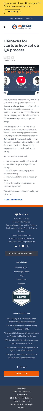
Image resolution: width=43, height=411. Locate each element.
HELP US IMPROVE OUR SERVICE (21, 253)
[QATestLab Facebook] (19, 246)
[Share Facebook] (5, 57)
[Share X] (12, 57)
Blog (11, 18)
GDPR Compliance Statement (21, 398)
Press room (19, 18)
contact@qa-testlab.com (21, 235)
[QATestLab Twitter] (27, 246)
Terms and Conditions (21, 392)
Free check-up (12, 11)
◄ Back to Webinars (13, 199)
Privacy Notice (21, 395)
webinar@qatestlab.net (26, 241)
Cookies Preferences (21, 401)
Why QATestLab (21, 267)
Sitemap (21, 283)
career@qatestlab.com (25, 238)
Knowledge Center (21, 271)
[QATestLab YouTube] (23, 246)
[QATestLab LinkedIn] (16, 246)
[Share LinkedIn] (8, 57)
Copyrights (21, 388)
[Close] (40, 3)
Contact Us (29, 18)
